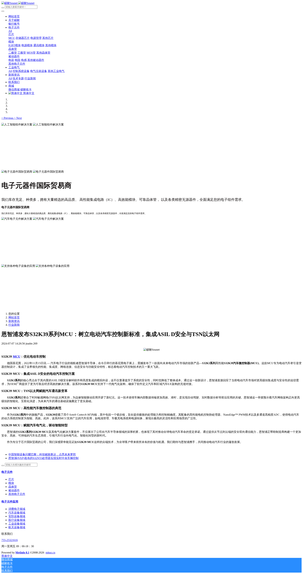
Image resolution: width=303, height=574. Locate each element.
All (10, 30)
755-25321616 (9, 540)
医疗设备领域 (16, 519)
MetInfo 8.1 (22, 552)
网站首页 (14, 16)
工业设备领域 (16, 523)
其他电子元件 (16, 494)
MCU (16, 356)
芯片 (11, 479)
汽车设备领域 (16, 512)
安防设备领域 (16, 516)
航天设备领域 (16, 527)
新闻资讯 (14, 321)
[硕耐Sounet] (17, 3)
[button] (7, 118)
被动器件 (14, 490)
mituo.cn (50, 552)
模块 (11, 482)
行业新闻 (14, 324)
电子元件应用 (9, 501)
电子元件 (7, 471)
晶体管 (12, 486)
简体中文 (28, 93)
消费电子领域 (16, 508)
